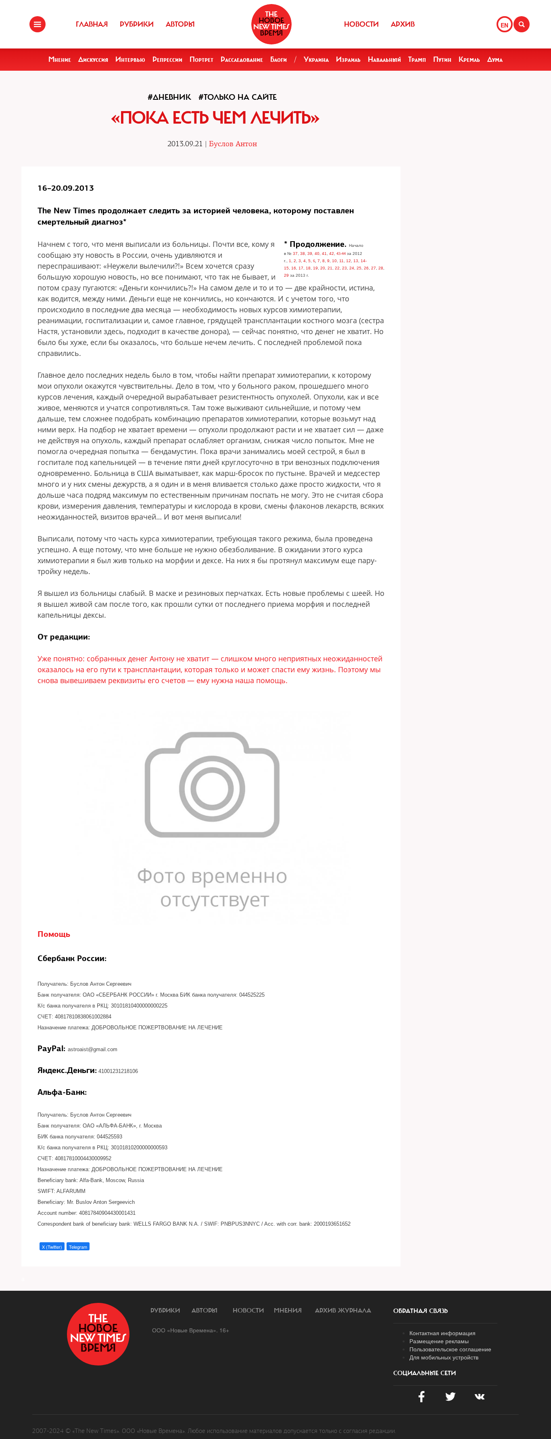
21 (330, 268)
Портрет (201, 59)
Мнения (288, 1310)
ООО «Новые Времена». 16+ (190, 1330)
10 (334, 261)
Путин (442, 59)
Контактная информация (442, 1333)
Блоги (278, 59)
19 (315, 268)
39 (309, 253)
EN (504, 25)
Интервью (130, 59)
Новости (361, 24)
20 (322, 268)
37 (295, 253)
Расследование (242, 59)
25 (359, 268)
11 (341, 261)
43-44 (341, 253)
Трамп (417, 59)
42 (331, 253)
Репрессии (167, 59)
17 (300, 268)
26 (366, 268)
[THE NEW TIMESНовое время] (271, 24)
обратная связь (420, 1311)
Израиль (348, 59)
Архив (403, 24)
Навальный (384, 59)
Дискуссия (93, 59)
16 (293, 268)
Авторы (180, 24)
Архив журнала (343, 1310)
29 (286, 275)
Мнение (59, 59)
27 (373, 268)
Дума (495, 59)
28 (380, 268)
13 (355, 261)
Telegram (78, 1246)
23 (344, 268)
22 (337, 268)
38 (302, 253)
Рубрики (137, 24)
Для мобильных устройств (443, 1357)
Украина (316, 59)
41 (324, 253)
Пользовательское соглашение (450, 1349)
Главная (92, 24)
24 (351, 268)
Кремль (469, 59)
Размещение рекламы (439, 1341)
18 (308, 268)
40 (317, 253)
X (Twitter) (52, 1246)
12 (348, 261)
